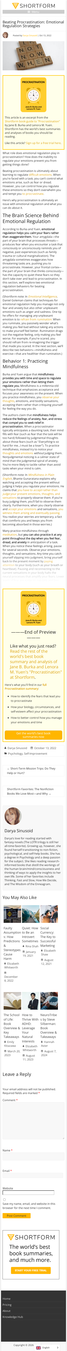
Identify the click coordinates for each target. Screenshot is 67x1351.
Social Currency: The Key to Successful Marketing (48, 937)
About (6, 1311)
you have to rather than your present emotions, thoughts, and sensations (31, 494)
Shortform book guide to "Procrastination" (32, 121)
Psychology (15, 753)
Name (8, 1150)
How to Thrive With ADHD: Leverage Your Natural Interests (30, 1028)
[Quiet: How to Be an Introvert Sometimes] (31, 907)
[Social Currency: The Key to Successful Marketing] (49, 907)
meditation (10, 534)
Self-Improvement (35, 753)
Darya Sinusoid (30, 35)
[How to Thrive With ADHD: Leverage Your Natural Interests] (31, 994)
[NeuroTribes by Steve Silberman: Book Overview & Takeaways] (49, 994)
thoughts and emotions (18, 453)
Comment (10, 1100)
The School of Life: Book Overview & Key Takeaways (12, 1026)
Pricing (7, 1305)
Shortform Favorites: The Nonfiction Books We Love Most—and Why (30, 791)
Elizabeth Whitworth (11, 965)
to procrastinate (32, 194)
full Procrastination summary (26, 686)
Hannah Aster (47, 1044)
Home (6, 1299)
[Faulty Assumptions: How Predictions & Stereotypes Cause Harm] (12, 907)
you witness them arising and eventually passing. (33, 511)
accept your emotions (22, 509)
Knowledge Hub (13, 1317)
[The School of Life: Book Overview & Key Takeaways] (12, 994)
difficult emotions (40, 175)
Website (8, 1188)
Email (7, 1171)
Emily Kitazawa (10, 1044)
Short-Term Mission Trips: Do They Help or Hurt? (31, 771)
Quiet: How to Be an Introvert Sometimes (30, 934)
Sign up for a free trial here (43, 143)
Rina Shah (32, 946)
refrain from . (36, 319)
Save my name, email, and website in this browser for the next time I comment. (29, 1206)
